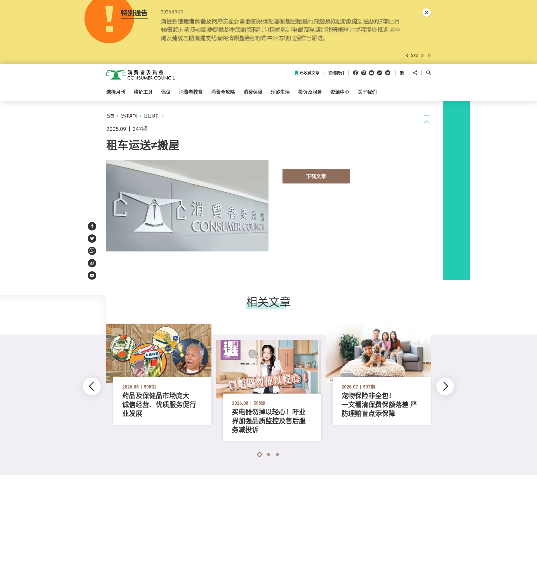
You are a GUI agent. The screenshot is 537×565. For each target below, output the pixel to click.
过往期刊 (151, 116)
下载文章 (316, 176)
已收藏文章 (309, 72)
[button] (407, 55)
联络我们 (336, 72)
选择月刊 (129, 116)
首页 (110, 116)
